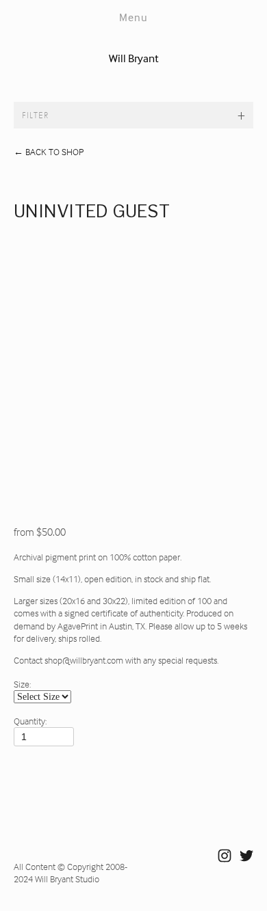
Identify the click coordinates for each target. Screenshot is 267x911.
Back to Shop (49, 151)
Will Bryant (134, 58)
